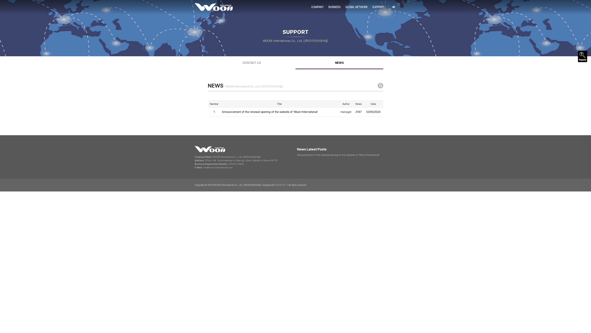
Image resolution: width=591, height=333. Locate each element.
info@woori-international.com (218, 167)
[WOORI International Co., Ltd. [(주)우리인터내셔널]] (214, 7)
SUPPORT (378, 7)
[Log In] (393, 7)
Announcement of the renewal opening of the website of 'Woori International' (270, 111)
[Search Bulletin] (380, 85)
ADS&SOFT (280, 185)
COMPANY (317, 7)
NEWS (339, 63)
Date (373, 104)
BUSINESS (334, 7)
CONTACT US (251, 63)
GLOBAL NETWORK (356, 7)
